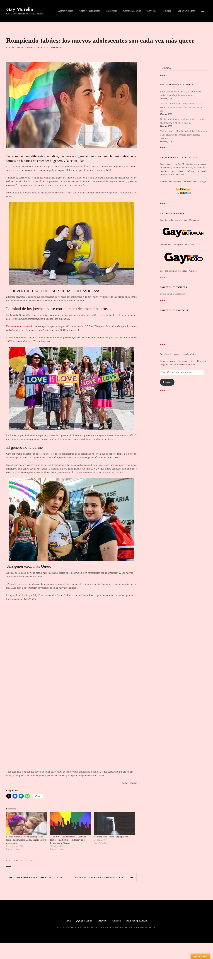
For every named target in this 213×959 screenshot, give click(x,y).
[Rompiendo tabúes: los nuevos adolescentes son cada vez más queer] (71, 63)
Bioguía (133, 783)
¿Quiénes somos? (84, 920)
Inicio (68, 920)
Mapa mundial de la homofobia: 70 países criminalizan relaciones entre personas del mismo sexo (106, 877)
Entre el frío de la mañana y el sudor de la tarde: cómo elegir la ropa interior (180, 93)
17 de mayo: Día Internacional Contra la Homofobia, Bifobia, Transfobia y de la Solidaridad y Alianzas (68, 840)
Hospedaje (111, 10)
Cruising (167, 10)
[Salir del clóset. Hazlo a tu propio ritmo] (114, 823)
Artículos (30, 861)
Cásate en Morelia (132, 10)
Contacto (116, 920)
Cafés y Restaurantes (89, 10)
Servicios (151, 10)
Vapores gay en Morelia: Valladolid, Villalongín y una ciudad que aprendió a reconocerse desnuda (183, 135)
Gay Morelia (19, 9)
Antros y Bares (65, 10)
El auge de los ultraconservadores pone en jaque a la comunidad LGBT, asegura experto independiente (26, 840)
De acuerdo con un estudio (19, 326)
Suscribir (167, 382)
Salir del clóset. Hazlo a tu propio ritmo (112, 837)
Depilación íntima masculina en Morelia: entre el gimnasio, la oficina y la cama (182, 121)
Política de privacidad (137, 920)
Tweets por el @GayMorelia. (173, 294)
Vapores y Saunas (186, 10)
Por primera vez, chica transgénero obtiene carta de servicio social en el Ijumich (43, 877)
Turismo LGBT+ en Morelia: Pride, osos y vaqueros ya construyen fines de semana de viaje (181, 107)
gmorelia (55, 48)
